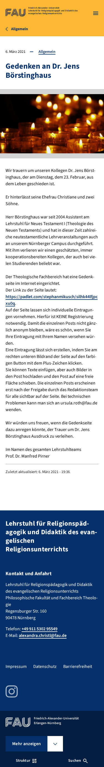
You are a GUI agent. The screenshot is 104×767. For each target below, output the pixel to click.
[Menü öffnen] (96, 13)
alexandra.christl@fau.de (43, 635)
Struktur (23, 760)
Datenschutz (45, 666)
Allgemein (47, 52)
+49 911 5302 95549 (39, 629)
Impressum (16, 666)
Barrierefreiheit (77, 666)
